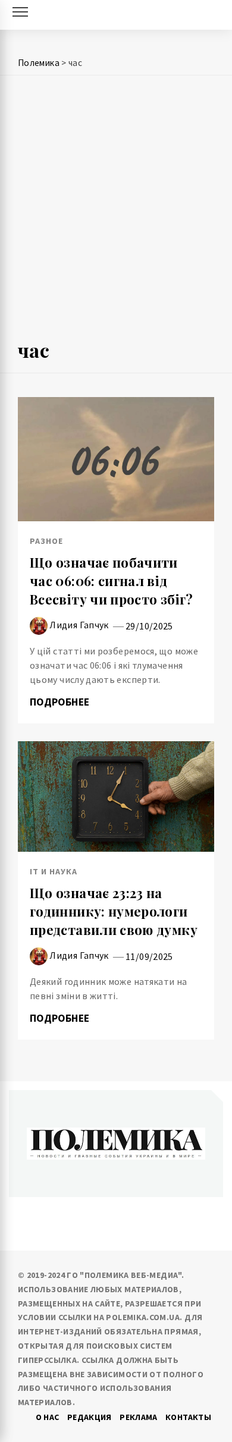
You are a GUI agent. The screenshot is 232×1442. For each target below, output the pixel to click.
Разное (46, 541)
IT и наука (53, 871)
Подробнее (61, 702)
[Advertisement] (116, 212)
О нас (47, 1417)
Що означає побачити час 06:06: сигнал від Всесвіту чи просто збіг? (111, 580)
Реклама (139, 1417)
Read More (115, 458)
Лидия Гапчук (78, 625)
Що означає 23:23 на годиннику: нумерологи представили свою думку (113, 911)
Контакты (188, 1417)
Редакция (89, 1417)
